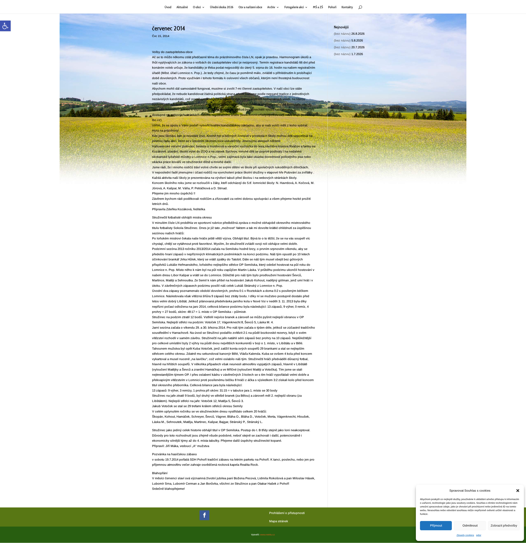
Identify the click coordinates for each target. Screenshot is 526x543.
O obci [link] (197, 7)
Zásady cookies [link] (465, 535)
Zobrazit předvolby (504, 525)
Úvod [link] (168, 7)
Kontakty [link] (347, 7)
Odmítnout (470, 525)
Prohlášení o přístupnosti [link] (287, 513)
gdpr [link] (478, 535)
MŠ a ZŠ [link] (318, 7)
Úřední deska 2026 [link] (221, 7)
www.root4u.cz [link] (267, 534)
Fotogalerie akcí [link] (294, 7)
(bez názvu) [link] (342, 33)
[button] (518, 491)
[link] (5, 26)
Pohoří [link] (332, 7)
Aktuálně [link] (182, 7)
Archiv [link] (271, 7)
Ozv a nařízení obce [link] (250, 7)
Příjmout (436, 525)
